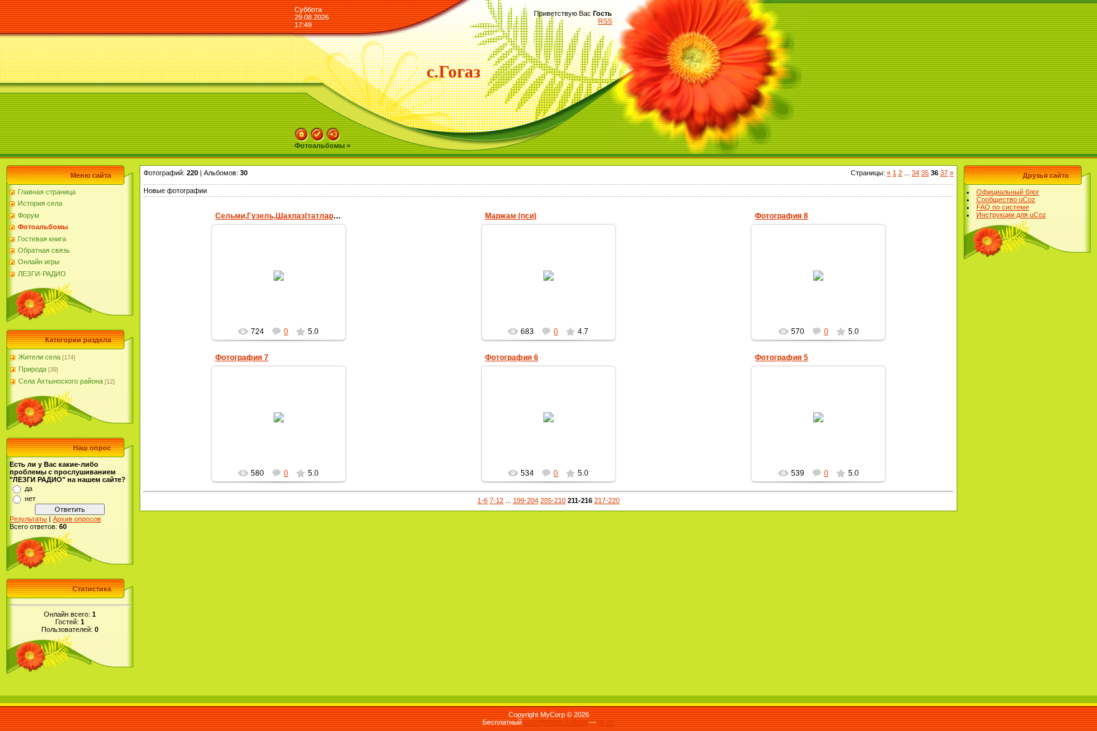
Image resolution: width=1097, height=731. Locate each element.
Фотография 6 (511, 357)
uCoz (606, 722)
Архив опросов (77, 519)
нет (30, 498)
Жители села (39, 357)
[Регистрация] (317, 131)
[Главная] (302, 131)
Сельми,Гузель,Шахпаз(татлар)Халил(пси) (296, 215)
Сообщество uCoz (1005, 199)
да (28, 488)
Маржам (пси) (510, 215)
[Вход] (333, 131)
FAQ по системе (1002, 207)
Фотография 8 (781, 215)
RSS (605, 21)
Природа (32, 369)
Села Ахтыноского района (60, 381)
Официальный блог (1007, 192)
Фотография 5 (781, 357)
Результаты (28, 519)
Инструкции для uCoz (1011, 214)
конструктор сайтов (555, 722)
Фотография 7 (242, 357)
